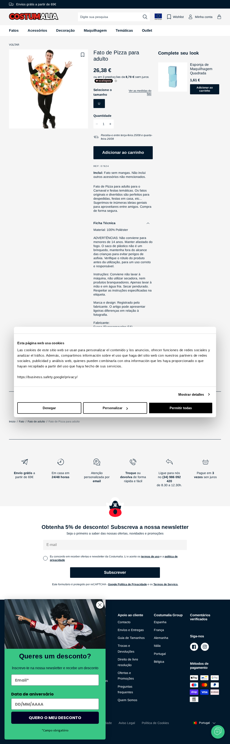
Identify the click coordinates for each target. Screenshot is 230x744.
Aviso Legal (127, 723)
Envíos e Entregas (131, 630)
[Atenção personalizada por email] (97, 474)
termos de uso (150, 556)
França (159, 630)
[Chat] (218, 732)
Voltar (14, 44)
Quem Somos (127, 700)
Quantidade (102, 115)
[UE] (158, 16)
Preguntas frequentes (125, 689)
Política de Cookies (155, 723)
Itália (157, 645)
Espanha (160, 622)
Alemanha (161, 638)
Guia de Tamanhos (131, 638)
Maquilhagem (95, 30)
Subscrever (115, 572)
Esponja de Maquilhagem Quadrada (201, 69)
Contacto (124, 622)
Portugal (160, 654)
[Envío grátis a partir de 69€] (24, 474)
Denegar (49, 408)
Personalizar (112, 408)
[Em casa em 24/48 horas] (60, 474)
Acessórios (37, 30)
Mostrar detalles (191, 394)
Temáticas (124, 30)
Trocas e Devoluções (126, 648)
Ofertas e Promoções (126, 675)
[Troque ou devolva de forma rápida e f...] (133, 474)
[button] (219, 16)
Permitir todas (181, 408)
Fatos (14, 30)
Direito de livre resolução (128, 662)
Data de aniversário (32, 694)
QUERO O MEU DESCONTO (55, 717)
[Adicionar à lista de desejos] (82, 54)
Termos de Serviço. (165, 584)
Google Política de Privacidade (127, 584)
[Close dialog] (100, 605)
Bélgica (159, 661)
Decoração (65, 30)
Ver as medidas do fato (140, 92)
